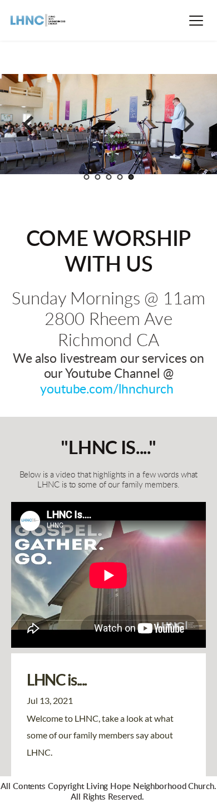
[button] (196, 20)
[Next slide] (188, 124)
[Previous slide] (28, 124)
